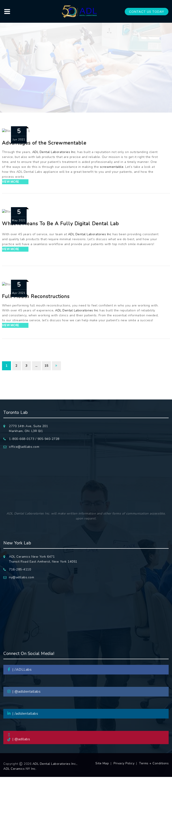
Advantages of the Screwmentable (44, 143)
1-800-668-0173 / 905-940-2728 (34, 439)
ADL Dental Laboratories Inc (90, 234)
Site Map (102, 763)
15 (46, 366)
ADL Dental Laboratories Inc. (54, 152)
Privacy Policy (124, 763)
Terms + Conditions (154, 763)
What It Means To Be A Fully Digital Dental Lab (60, 223)
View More (10, 181)
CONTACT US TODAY (146, 12)
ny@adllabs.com (21, 577)
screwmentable (112, 167)
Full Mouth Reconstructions (36, 296)
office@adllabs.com (24, 447)
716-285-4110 (20, 569)
